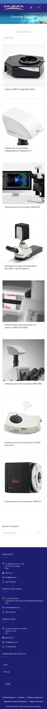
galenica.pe (9, 638)
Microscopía (25, 20)
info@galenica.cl (10, 577)
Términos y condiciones (34, 697)
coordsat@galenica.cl (12, 607)
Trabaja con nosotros (36, 701)
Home (7, 20)
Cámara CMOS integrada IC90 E (20, 89)
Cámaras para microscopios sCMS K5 (23, 501)
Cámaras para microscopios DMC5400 (23, 383)
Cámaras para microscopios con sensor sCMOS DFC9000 (20, 326)
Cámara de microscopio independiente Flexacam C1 (18, 149)
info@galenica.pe (11, 642)
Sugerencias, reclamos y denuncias (15, 701)
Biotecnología (15, 20)
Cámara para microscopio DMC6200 (22, 207)
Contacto (21, 697)
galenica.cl (8, 573)
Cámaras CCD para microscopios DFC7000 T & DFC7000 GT (21, 267)
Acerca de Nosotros (9, 697)
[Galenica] (13, 8)
